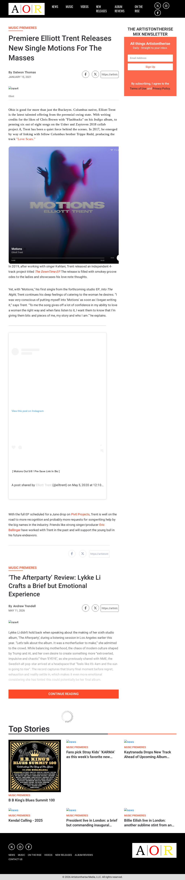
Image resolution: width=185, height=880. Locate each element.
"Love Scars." (25, 139)
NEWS (55, 7)
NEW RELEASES (101, 9)
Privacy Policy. (162, 89)
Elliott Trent (44, 485)
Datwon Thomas (24, 72)
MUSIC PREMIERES (19, 795)
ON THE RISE (139, 9)
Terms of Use (138, 89)
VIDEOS (85, 7)
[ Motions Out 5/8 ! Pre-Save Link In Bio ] (36, 471)
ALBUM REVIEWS (119, 9)
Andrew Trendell (24, 606)
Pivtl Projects (80, 514)
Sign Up (150, 67)
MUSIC (69, 7)
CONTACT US (15, 859)
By (10, 72)
